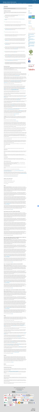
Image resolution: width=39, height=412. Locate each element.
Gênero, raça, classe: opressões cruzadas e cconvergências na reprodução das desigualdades (31, 45)
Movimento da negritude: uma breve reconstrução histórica (31, 34)
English (29, 11)
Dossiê (12, 209)
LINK (17, 15)
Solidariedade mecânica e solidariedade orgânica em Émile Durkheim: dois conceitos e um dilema (31, 39)
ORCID (17, 47)
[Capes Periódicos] (6, 400)
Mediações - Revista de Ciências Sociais (9, 2)
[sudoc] (34, 403)
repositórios (20, 110)
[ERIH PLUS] (15, 400)
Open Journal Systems (30, 8)
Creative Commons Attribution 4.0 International (13, 371)
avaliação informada (6, 44)
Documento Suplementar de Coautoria (8, 29)
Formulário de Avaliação (8, 203)
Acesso (33, 0)
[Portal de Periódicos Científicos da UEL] (30, 403)
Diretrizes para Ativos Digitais (24, 173)
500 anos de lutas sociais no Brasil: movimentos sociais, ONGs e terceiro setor (31, 37)
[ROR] (21, 403)
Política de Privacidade (7, 256)
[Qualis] (6, 403)
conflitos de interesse (18, 99)
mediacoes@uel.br (20, 390)
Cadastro (35, 0)
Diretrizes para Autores (7, 40)
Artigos (12, 353)
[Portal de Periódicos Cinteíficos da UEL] (19, 403)
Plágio (17, 101)
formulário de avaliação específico (10, 60)
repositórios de (17, 75)
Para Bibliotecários (29, 23)
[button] (29, 18)
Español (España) (30, 12)
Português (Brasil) (30, 13)
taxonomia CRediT (5, 82)
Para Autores (29, 22)
